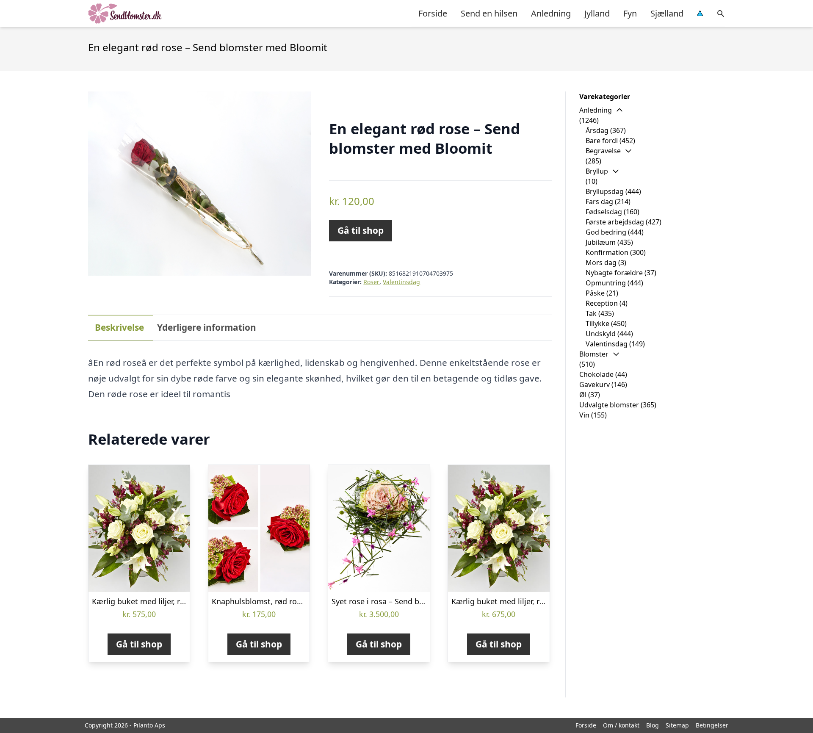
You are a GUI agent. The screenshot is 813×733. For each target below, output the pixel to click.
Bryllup (597, 171)
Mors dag (601, 262)
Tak (591, 313)
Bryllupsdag (605, 191)
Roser (371, 282)
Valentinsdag (401, 282)
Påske (595, 293)
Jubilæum (601, 242)
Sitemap (677, 725)
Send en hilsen (489, 13)
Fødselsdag (604, 211)
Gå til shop (360, 230)
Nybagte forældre (614, 272)
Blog (652, 725)
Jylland (597, 13)
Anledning (551, 13)
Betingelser (712, 725)
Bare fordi (602, 140)
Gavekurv (594, 384)
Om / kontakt (621, 725)
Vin (584, 415)
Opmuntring (606, 283)
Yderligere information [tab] (206, 327)
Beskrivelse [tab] (119, 327)
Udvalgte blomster (609, 404)
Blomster (593, 354)
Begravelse (603, 150)
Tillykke (597, 323)
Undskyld (601, 333)
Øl (582, 394)
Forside (432, 13)
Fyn (630, 13)
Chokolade (596, 374)
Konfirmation (607, 252)
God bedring (606, 232)
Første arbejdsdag (615, 222)
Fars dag (599, 201)
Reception (602, 303)
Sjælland (666, 13)
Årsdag (597, 130)
